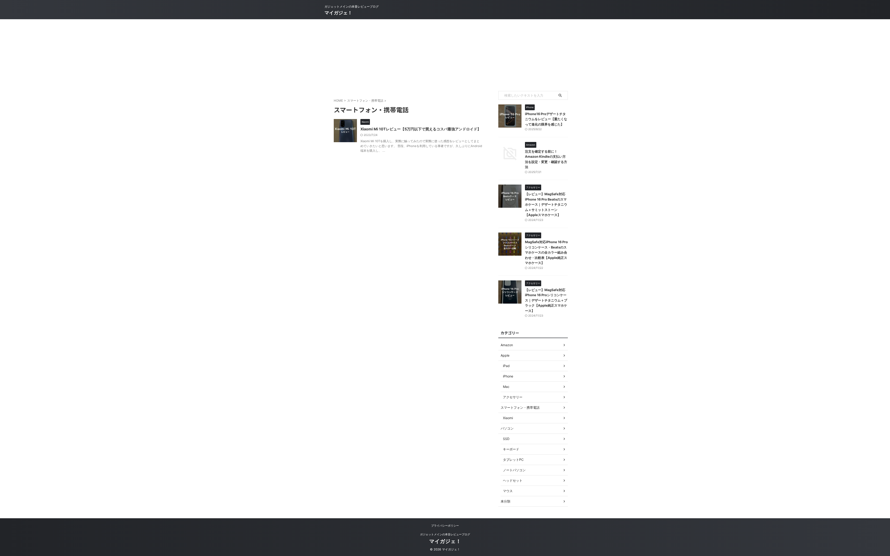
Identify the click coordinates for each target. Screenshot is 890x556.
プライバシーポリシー (445, 525)
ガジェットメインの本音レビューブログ (445, 534)
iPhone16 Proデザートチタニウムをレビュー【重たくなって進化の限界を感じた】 (546, 119)
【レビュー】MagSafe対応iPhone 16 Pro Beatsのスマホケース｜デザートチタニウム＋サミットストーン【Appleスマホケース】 (546, 204)
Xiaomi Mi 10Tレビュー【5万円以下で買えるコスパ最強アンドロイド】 (420, 129)
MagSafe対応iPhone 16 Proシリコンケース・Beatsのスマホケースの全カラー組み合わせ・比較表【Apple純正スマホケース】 (546, 252)
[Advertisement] (445, 54)
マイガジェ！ (338, 13)
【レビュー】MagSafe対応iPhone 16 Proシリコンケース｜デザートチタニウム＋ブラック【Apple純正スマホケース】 (546, 300)
